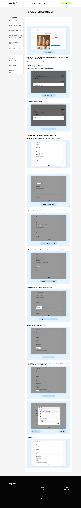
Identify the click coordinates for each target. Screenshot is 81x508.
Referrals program (12, 72)
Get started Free (66, 3)
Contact (42, 496)
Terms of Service (67, 489)
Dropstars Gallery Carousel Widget (15, 40)
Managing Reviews (12, 65)
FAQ (42, 492)
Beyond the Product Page (13, 55)
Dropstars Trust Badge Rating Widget (15, 35)
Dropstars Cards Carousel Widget (15, 37)
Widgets (34, 3)
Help (44, 3)
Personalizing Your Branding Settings (15, 23)
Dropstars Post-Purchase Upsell (14, 20)
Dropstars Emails (12, 58)
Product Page (11, 70)
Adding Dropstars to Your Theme (15, 48)
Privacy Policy (66, 487)
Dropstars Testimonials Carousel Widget (14, 43)
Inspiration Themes (45, 494)
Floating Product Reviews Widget (15, 25)
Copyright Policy (67, 491)
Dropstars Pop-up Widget (13, 32)
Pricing (39, 3)
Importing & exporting (13, 60)
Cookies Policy (67, 494)
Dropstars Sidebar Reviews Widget (15, 30)
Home (42, 487)
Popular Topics (11, 67)
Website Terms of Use (68, 492)
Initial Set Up (11, 63)
